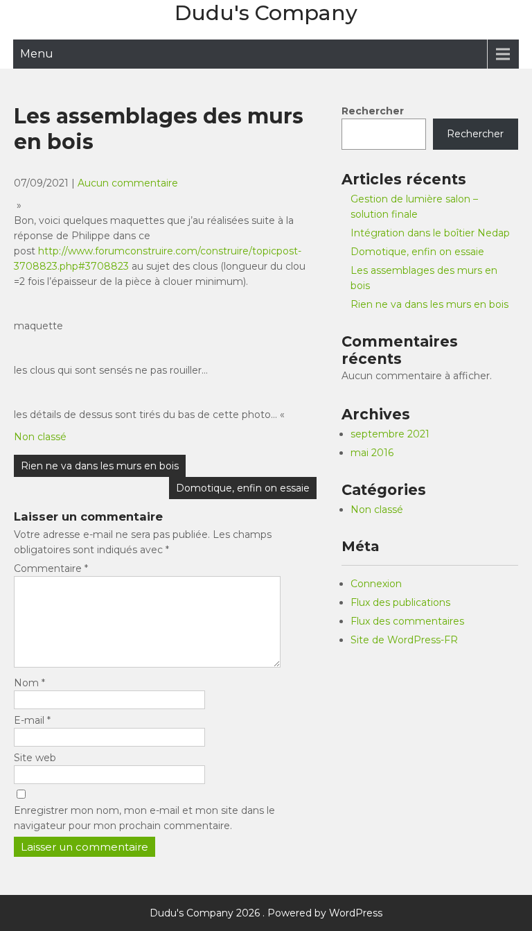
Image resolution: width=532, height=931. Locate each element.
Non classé (40, 436)
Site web (35, 757)
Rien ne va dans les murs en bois (100, 466)
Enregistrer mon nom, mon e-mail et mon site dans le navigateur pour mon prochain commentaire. (144, 818)
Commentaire (51, 568)
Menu (36, 53)
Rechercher (373, 111)
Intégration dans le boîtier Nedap (430, 233)
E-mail (32, 720)
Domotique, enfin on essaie (243, 488)
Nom (29, 683)
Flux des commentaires (407, 621)
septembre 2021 (390, 434)
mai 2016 (372, 452)
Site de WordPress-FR (404, 640)
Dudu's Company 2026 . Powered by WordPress (266, 913)
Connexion (376, 583)
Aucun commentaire (128, 183)
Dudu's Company (266, 13)
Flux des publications (400, 602)
